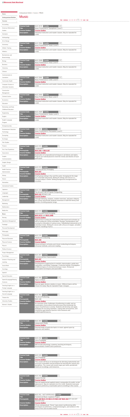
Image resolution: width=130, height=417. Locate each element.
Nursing (4, 217)
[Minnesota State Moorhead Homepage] (65, 6)
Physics (4, 245)
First (61, 19)
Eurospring (5, 135)
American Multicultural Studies (8, 29)
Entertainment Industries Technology (9, 131)
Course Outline (40, 30)
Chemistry (5, 68)
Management (5, 200)
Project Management (8, 252)
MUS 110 (38, 194)
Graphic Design (6, 162)
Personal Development (8, 228)
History (4, 175)
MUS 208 (38, 150)
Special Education (7, 276)
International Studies (8, 186)
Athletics (4, 51)
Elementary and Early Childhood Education (8, 108)
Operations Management (9, 221)
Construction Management (5, 92)
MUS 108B (49, 215)
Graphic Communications (6, 158)
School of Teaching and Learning (8, 261)
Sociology (5, 269)
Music (4, 214)
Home (4, 14)
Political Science (6, 249)
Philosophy (5, 231)
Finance (4, 146)
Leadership (5, 196)
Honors (4, 179)
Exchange (5, 139)
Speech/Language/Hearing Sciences (9, 281)
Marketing (5, 203)
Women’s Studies (7, 304)
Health (4, 166)
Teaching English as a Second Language (8, 293)
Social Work (5, 265)
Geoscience (5, 153)
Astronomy (5, 44)
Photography (5, 235)
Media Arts (5, 210)
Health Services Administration (6, 171)
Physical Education (7, 238)
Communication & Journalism (7, 76)
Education (5, 103)
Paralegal (4, 224)
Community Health (7, 81)
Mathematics (5, 207)
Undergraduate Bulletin (9, 17)
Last (87, 19)
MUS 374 (45, 399)
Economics (5, 100)
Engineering (5, 113)
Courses (4, 21)
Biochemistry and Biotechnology (7, 56)
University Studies (7, 301)
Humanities (5, 182)
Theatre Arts (5, 297)
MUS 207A (38, 215)
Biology (4, 61)
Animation (5, 34)
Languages (5, 193)
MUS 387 (58, 399)
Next (84, 19)
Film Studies (5, 142)
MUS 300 (38, 240)
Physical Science (7, 242)
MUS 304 (65, 399)
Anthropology (5, 37)
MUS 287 (46, 150)
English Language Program (7, 121)
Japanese (5, 189)
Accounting (5, 24)
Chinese (4, 71)
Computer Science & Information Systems (8, 86)
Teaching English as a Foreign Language (8, 287)
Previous (65, 19)
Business (4, 64)
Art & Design (5, 41)
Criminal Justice (6, 96)
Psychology (5, 256)
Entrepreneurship (7, 126)
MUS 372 (51, 399)
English (4, 116)
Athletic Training (6, 48)
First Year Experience (8, 149)
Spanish (4, 272)
